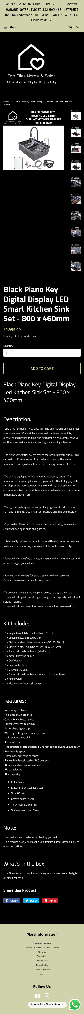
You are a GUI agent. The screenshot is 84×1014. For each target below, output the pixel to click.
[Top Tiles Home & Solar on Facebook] (37, 997)
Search (42, 974)
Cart (77, 27)
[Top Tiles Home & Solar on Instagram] (46, 997)
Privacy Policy (42, 960)
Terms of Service (42, 969)
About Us (42, 952)
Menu (13, 27)
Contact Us (42, 956)
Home (6, 101)
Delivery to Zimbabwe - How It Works (42, 947)
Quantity (8, 346)
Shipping (7, 336)
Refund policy (42, 965)
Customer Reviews (42, 943)
